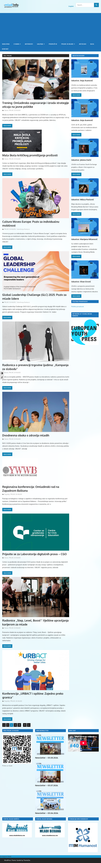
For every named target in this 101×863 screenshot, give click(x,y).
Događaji (7, 494)
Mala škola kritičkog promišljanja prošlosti (30, 155)
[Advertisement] (50, 27)
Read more (7, 125)
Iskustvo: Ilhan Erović (81, 281)
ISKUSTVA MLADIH (78, 55)
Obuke (6, 110)
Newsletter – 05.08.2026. (46, 757)
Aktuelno (82, 44)
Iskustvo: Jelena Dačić (81, 160)
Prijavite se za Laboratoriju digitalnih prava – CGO (34, 554)
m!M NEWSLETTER (42, 730)
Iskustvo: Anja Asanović (82, 80)
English (71, 6)
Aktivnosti (29, 44)
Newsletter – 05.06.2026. (46, 813)
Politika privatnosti (77, 306)
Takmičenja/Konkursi (23, 229)
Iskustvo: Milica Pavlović (82, 199)
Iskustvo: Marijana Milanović (84, 239)
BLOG (92, 44)
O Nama (16, 44)
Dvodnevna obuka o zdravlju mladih (25, 435)
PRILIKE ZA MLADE (67, 44)
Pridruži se (53, 44)
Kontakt (5, 49)
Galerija (40, 44)
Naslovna (5, 44)
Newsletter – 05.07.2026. (46, 785)
